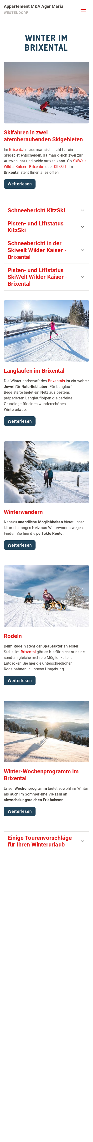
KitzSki (60, 166)
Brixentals (56, 381)
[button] (83, 9)
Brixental (16, 149)
